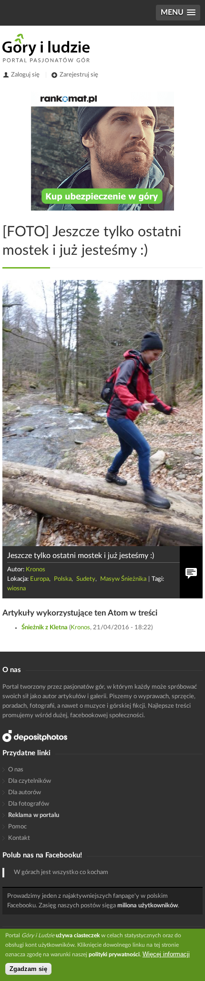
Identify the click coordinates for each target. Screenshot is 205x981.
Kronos (35, 570)
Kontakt (19, 838)
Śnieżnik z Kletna (44, 628)
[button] (178, 12)
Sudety (85, 579)
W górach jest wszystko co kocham (61, 872)
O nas (15, 770)
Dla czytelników (29, 781)
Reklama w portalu (33, 815)
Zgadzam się (28, 968)
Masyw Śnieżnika (123, 579)
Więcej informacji (166, 954)
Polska (63, 579)
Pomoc (17, 827)
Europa (39, 579)
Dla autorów (24, 792)
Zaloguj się (25, 75)
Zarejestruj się (79, 75)
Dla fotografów (28, 804)
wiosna (16, 589)
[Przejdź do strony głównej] (46, 48)
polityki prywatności (114, 954)
